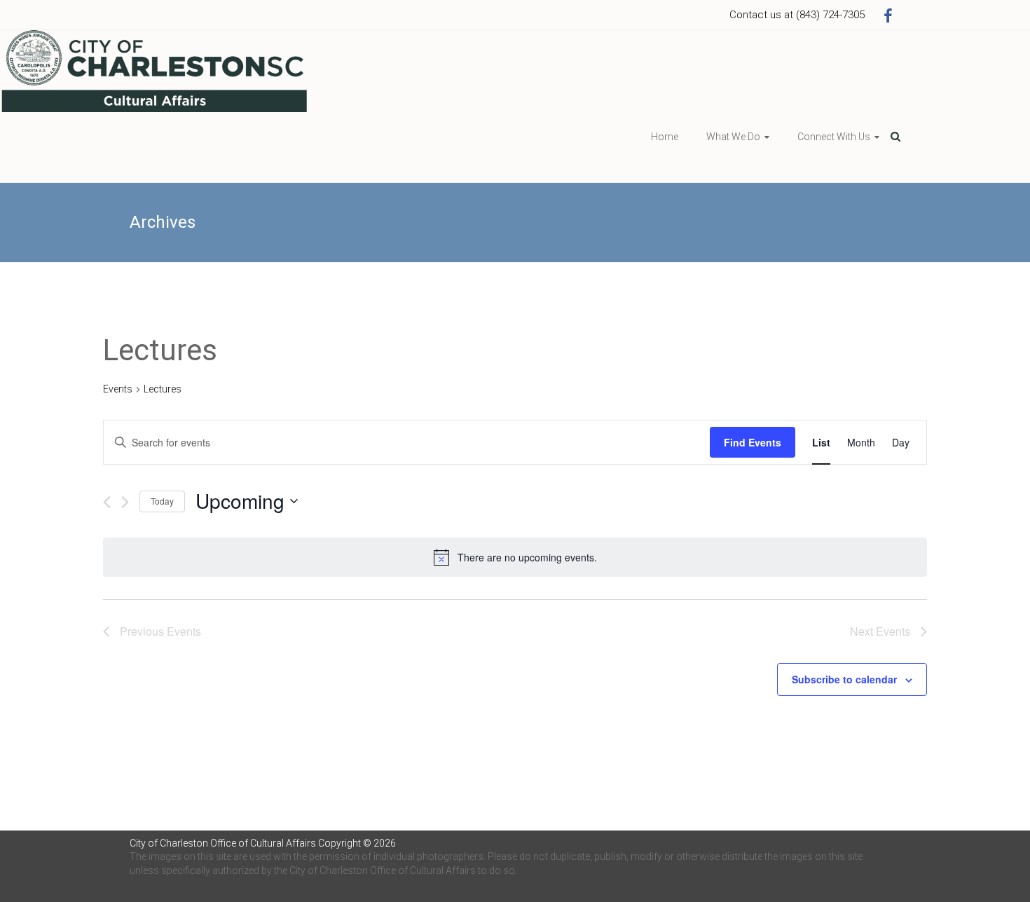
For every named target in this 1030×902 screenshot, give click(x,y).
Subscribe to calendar (844, 679)
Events (117, 389)
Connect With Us (833, 136)
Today (162, 501)
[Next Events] (125, 502)
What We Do (733, 136)
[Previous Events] (107, 502)
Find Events (752, 442)
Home (664, 136)
